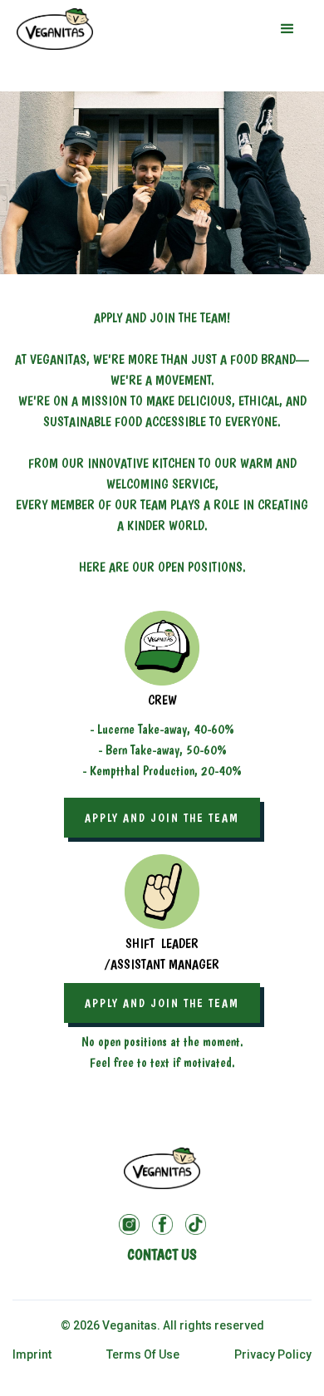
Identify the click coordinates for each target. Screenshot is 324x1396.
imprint (32, 1354)
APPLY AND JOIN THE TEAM (162, 817)
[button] (287, 29)
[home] (55, 29)
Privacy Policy (273, 1354)
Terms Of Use (142, 1354)
